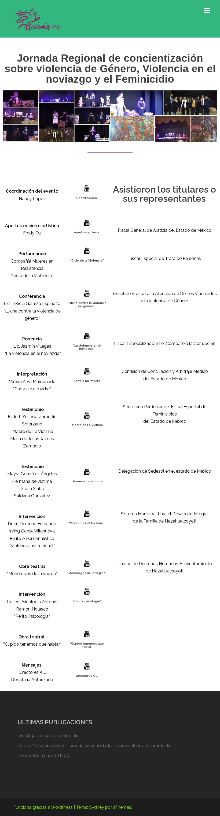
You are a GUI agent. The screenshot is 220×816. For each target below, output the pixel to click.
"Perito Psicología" (87, 601)
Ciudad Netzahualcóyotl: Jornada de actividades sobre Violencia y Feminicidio (94, 745)
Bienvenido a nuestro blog (43, 755)
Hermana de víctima (87, 481)
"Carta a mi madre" (86, 381)
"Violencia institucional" (87, 523)
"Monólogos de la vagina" (87, 573)
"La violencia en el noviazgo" (86, 347)
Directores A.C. (86, 676)
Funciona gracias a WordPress (43, 807)
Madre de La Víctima (87, 425)
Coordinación (86, 198)
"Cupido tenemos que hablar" (87, 645)
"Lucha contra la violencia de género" (87, 304)
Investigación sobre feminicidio (48, 735)
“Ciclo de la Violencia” (87, 260)
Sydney (96, 807)
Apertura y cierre (87, 232)
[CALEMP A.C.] (38, 18)
